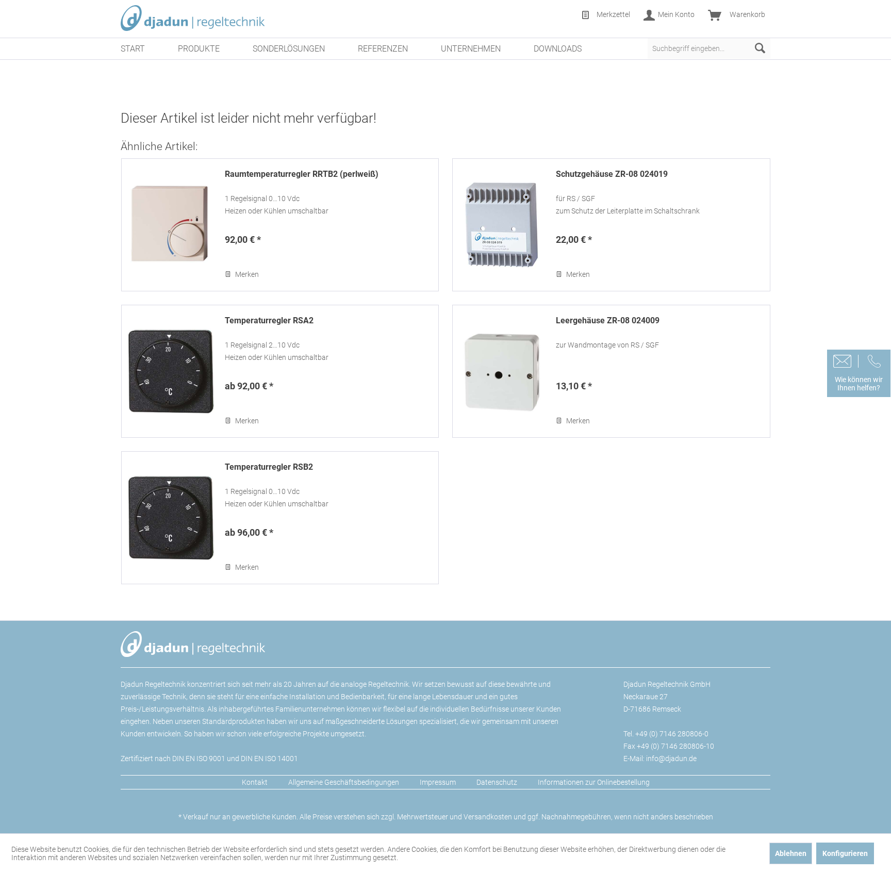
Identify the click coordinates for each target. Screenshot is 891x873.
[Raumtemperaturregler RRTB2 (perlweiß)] (170, 225)
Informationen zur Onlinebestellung (594, 782)
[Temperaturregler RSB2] (170, 517)
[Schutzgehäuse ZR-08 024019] (502, 225)
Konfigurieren (845, 853)
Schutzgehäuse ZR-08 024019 (612, 174)
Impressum (438, 782)
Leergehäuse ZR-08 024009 (607, 320)
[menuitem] (605, 15)
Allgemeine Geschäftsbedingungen (343, 782)
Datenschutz (496, 782)
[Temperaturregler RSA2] (170, 371)
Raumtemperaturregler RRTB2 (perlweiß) (301, 174)
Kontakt (255, 782)
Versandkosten (488, 817)
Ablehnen (790, 853)
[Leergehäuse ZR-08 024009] (502, 371)
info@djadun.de (671, 758)
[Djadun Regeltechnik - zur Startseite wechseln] (193, 18)
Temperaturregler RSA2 (269, 320)
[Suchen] (760, 48)
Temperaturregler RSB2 (269, 467)
